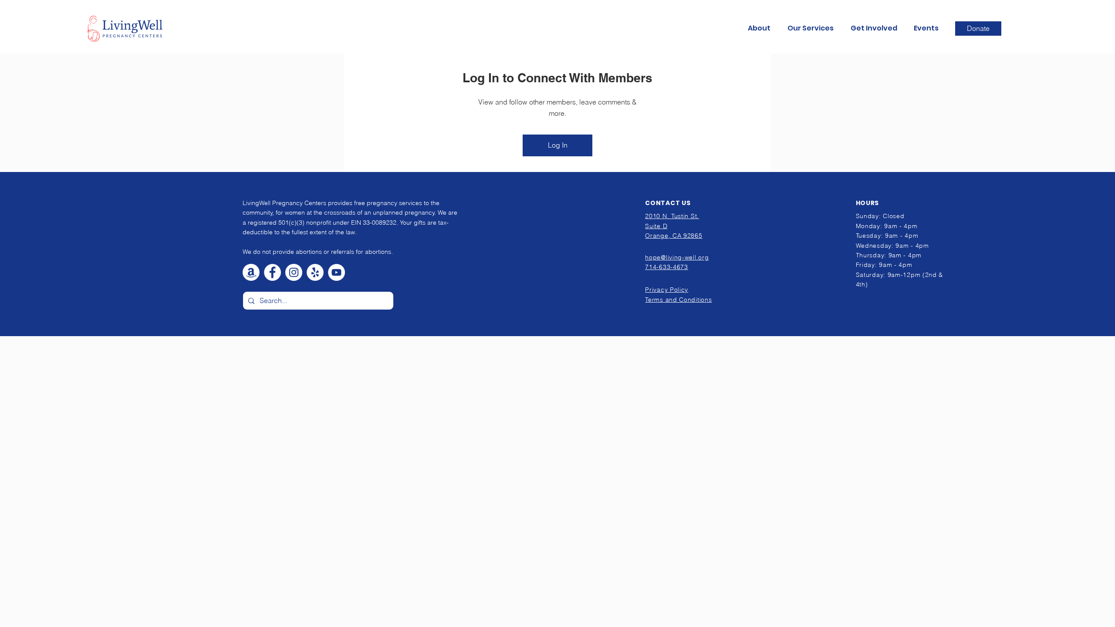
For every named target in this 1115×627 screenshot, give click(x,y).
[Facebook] (272, 272)
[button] (761, 28)
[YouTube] (336, 272)
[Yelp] (315, 272)
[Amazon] (251, 272)
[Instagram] (293, 272)
